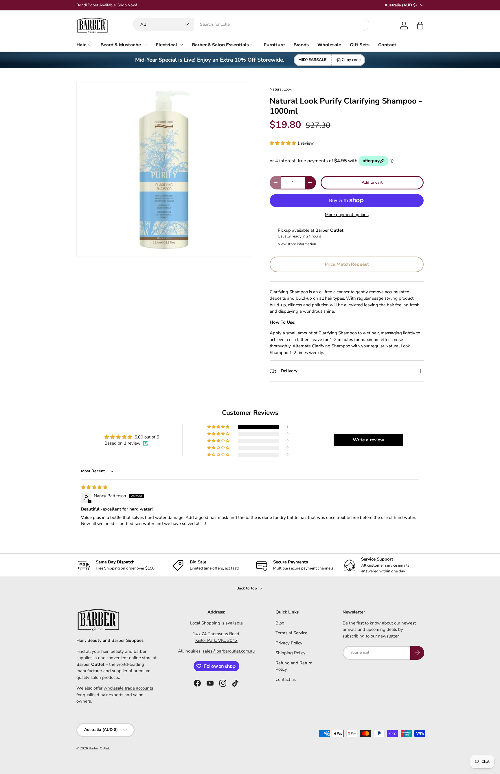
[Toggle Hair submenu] (89, 44)
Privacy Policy (288, 643)
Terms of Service (291, 633)
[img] (94, 487)
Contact (387, 44)
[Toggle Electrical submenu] (181, 44)
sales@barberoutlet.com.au (229, 651)
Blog (279, 623)
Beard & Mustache (120, 44)
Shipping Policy (290, 653)
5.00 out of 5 (147, 437)
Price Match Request (347, 264)
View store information (297, 244)
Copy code (351, 59)
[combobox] (251, 24)
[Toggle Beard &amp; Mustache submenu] (144, 44)
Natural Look (281, 89)
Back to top (247, 588)
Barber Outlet (99, 748)
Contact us (285, 679)
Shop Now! (282, 5)
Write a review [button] (368, 440)
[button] (420, 25)
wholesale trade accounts (128, 688)
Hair (81, 44)
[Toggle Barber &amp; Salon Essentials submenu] (252, 44)
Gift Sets (360, 44)
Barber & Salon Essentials (220, 44)
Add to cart (372, 182)
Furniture (274, 44)
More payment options (347, 215)
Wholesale (329, 44)
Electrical (166, 44)
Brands (301, 44)
